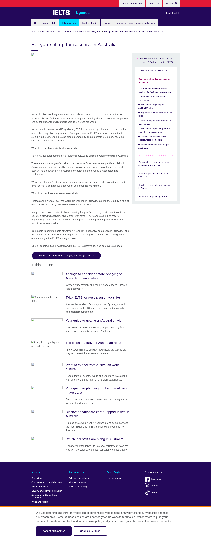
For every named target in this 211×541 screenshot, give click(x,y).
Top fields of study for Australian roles (155, 114)
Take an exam (69, 23)
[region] (105, 523)
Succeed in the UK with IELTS (152, 70)
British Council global (132, 3)
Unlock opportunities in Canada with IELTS (153, 175)
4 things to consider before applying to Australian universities (154, 90)
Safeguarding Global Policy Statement (44, 496)
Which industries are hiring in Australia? (153, 146)
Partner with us (76, 472)
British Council (40, 12)
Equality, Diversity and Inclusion (46, 491)
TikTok (154, 492)
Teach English (172, 13)
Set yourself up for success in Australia (154, 80)
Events (107, 23)
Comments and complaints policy (47, 482)
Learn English (48, 23)
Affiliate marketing (78, 486)
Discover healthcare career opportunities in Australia (152, 138)
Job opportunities (39, 486)
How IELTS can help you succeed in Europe (154, 186)
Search (178, 4)
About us (35, 472)
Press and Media (39, 502)
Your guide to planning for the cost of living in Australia (154, 130)
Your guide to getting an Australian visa (151, 106)
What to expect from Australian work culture (154, 122)
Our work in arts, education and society (136, 23)
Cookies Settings (90, 531)
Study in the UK (89, 23)
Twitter (154, 486)
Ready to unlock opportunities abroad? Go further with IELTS (156, 60)
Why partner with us (79, 478)
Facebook (156, 479)
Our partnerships (77, 482)
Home (35, 22)
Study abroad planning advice (152, 196)
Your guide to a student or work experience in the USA (153, 164)
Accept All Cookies (53, 531)
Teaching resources (116, 478)
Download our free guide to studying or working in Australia (66, 255)
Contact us (154, 3)
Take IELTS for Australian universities (151, 98)
